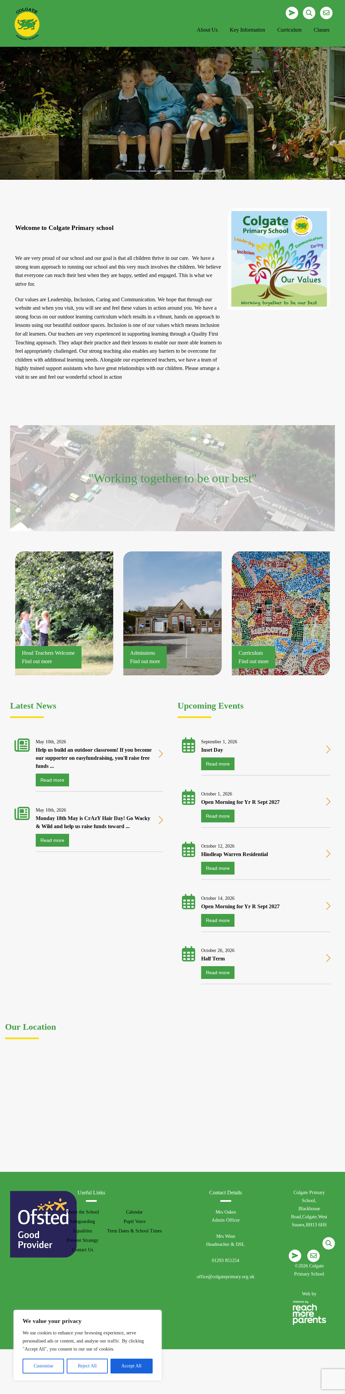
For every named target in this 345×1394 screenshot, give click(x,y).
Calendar (134, 1212)
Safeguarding (82, 1221)
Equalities (82, 1230)
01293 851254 (225, 1260)
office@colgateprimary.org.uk (225, 1276)
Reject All (87, 1365)
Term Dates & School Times (134, 1230)
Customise (43, 1365)
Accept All (131, 1365)
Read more (52, 780)
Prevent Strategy (82, 1240)
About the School (82, 1212)
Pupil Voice (135, 1221)
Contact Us (82, 1249)
